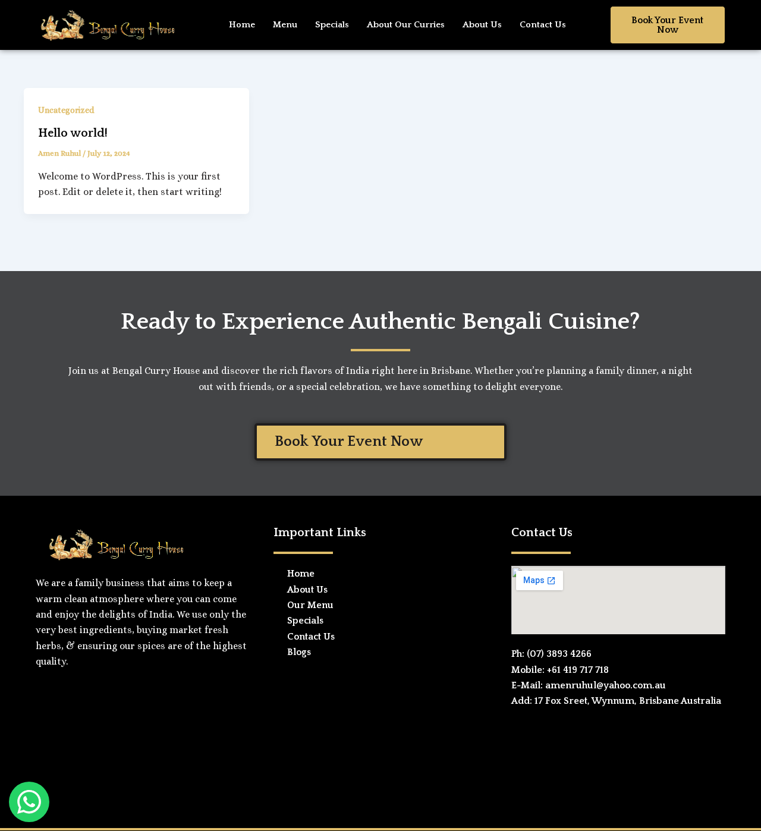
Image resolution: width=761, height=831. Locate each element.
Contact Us (543, 25)
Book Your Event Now (667, 25)
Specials (332, 25)
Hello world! (73, 133)
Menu (285, 25)
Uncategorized (66, 110)
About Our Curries (406, 25)
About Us (482, 25)
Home (242, 25)
